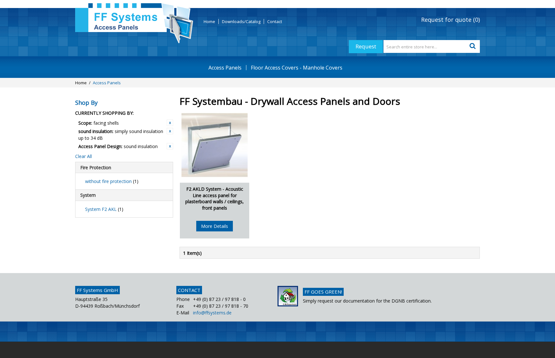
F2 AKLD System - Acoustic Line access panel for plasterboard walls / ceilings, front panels (214, 198)
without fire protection (111, 181)
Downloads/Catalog (241, 21)
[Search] (473, 46)
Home (209, 21)
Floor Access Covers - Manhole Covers (296, 67)
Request (366, 46)
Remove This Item (170, 123)
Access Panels (225, 67)
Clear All (83, 156)
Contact (274, 21)
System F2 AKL (104, 209)
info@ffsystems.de (212, 313)
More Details (214, 226)
